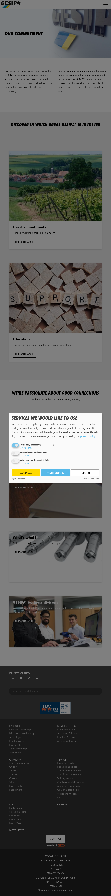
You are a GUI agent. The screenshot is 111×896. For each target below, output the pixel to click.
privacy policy (87, 436)
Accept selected (55, 472)
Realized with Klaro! (91, 479)
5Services (26, 455)
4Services (26, 447)
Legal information (18, 479)
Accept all (26, 472)
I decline (85, 472)
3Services (26, 463)
